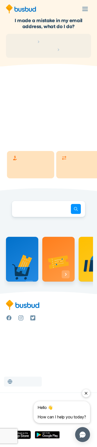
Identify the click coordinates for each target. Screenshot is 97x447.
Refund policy (17, 422)
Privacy (12, 416)
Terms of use (16, 410)
